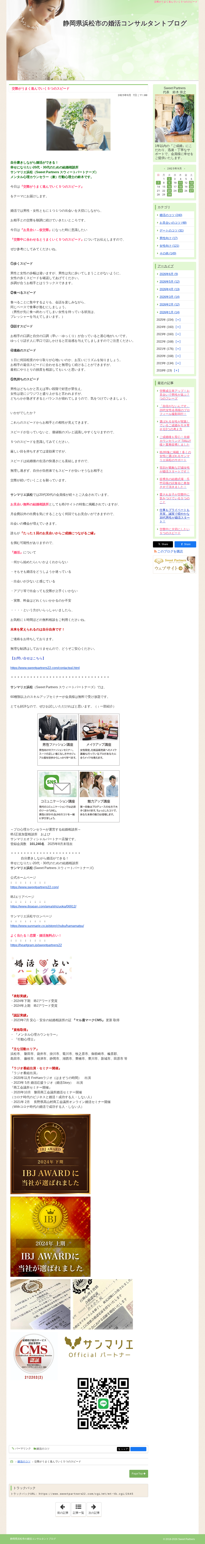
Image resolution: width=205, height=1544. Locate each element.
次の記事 (94, 1508)
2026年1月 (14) (170, 312)
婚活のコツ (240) (171, 215)
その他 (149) (168, 253)
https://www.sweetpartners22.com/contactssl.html (45, 668)
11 (180, 182)
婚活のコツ (42, 1448)
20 (191, 186)
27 (191, 190)
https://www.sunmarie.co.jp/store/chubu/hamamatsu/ (47, 926)
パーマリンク (23, 1448)
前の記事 (63, 1508)
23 (169, 190)
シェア (125, 1449)
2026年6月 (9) (169, 274)
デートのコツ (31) (172, 230)
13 (191, 182)
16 (169, 186)
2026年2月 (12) (170, 304)
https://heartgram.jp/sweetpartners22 (36, 945)
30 (169, 194)
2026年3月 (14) (170, 296)
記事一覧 (78, 1512)
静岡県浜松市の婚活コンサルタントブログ (125, 23)
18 (180, 186)
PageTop (137, 1473)
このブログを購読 (170, 551)
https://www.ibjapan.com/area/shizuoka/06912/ (43, 906)
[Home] (12, 1461)
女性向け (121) (169, 245)
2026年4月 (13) (170, 289)
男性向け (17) (169, 238)
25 (180, 190)
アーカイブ (166, 266)
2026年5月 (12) (170, 281)
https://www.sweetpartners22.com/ (34, 887)
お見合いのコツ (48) (173, 222)
